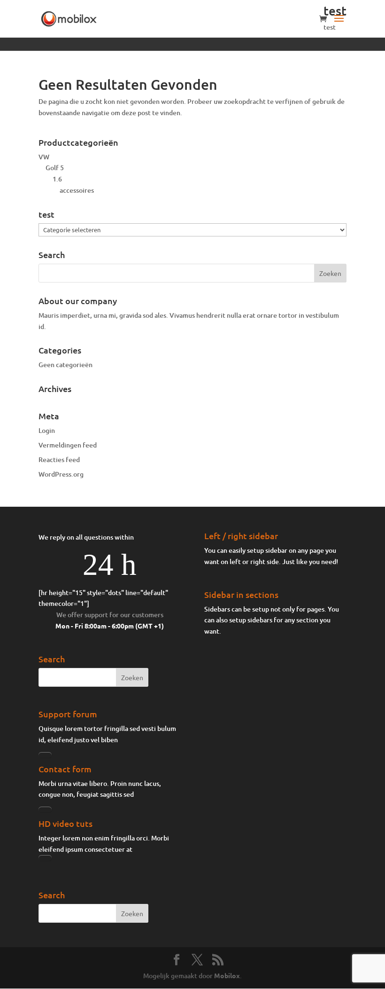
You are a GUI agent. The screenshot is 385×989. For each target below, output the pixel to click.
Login (46, 430)
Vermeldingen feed (67, 444)
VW (43, 156)
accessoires (77, 190)
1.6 (57, 178)
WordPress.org (61, 474)
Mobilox (227, 975)
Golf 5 (55, 167)
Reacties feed (59, 459)
